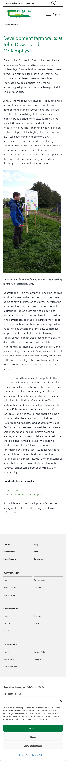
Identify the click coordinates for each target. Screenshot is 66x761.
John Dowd (13, 490)
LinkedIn (37, 623)
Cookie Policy (9, 594)
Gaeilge (37, 659)
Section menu (9, 24)
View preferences (33, 745)
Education (38, 559)
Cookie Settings (10, 666)
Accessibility (8, 659)
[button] (61, 701)
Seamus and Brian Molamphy (24, 494)
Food (36, 551)
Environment (9, 551)
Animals (7, 544)
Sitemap (7, 651)
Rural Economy (10, 559)
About (5, 580)
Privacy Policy (25, 754)
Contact (37, 587)
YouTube (6, 623)
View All (6, 630)
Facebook (38, 616)
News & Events (9, 587)
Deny (33, 737)
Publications (39, 580)
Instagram (7, 616)
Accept (33, 728)
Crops (36, 544)
